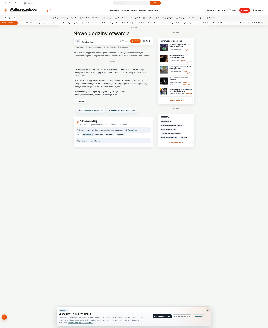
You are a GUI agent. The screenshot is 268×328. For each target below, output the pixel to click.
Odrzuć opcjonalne (182, 316)
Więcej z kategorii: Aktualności (91, 110)
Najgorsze (120, 135)
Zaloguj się (132, 130)
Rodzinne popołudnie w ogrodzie (171, 125)
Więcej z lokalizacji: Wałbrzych (122, 110)
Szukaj (155, 3)
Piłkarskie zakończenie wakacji (171, 133)
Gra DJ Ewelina (166, 121)
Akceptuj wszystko (162, 316)
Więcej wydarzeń (176, 142)
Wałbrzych (124, 47)
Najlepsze (109, 135)
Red (81, 47)
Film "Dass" (183, 137)
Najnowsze (87, 135)
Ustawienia (198, 316)
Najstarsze (99, 135)
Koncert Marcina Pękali (168, 129)
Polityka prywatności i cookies (80, 323)
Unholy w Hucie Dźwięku (169, 137)
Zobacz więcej (176, 100)
